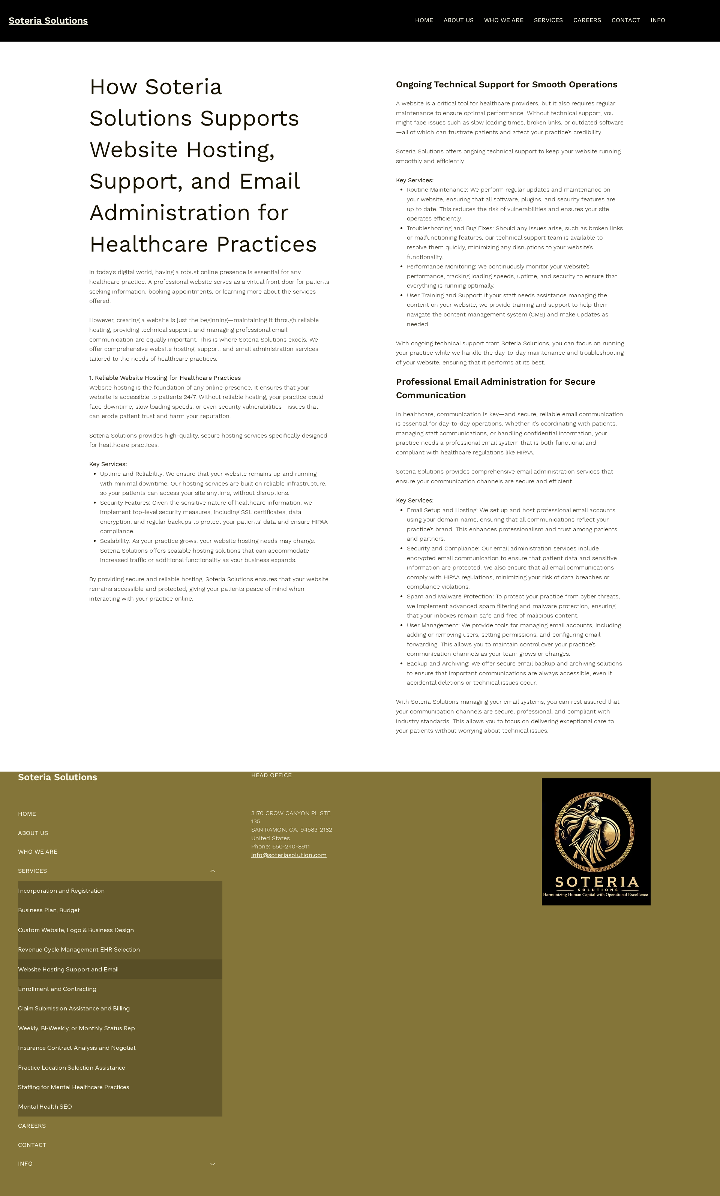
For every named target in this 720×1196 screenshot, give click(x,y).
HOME (27, 813)
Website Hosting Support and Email (68, 969)
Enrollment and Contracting (57, 988)
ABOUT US (33, 832)
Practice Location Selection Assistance (71, 1067)
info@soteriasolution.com (289, 855)
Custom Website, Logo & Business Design (76, 930)
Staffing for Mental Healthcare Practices (73, 1087)
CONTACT (32, 1144)
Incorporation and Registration (61, 890)
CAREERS (32, 1125)
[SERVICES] (213, 871)
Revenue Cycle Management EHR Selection (79, 949)
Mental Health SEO (45, 1106)
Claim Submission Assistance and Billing (74, 1008)
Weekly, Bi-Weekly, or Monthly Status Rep (76, 1028)
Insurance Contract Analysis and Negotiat (77, 1047)
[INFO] (213, 1164)
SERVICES (32, 870)
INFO (25, 1163)
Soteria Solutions (48, 20)
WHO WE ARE (37, 851)
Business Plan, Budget (49, 910)
